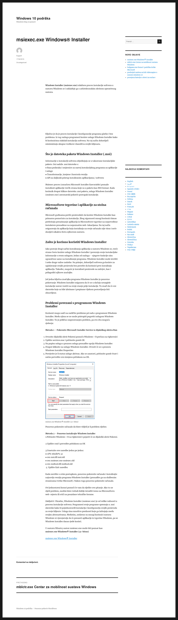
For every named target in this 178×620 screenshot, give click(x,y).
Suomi (129, 191)
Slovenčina (131, 237)
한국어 (129, 219)
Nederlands (131, 227)
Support (19, 55)
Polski (129, 230)
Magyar (130, 212)
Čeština (130, 199)
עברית (129, 209)
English (130, 181)
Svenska (130, 242)
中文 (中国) (131, 250)
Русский (130, 235)
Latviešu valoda (133, 224)
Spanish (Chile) (133, 189)
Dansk (129, 202)
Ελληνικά (130, 186)
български (131, 197)
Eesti (129, 204)
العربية (129, 184)
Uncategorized (21, 62)
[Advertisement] (82, 66)
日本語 (129, 217)
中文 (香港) (131, 194)
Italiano (130, 214)
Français (130, 207)
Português (131, 232)
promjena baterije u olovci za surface (141, 77)
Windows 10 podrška (33, 18)
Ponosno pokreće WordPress (46, 609)
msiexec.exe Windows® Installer (61, 538)
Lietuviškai (131, 222)
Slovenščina (132, 240)
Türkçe (130, 245)
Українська (131, 247)
